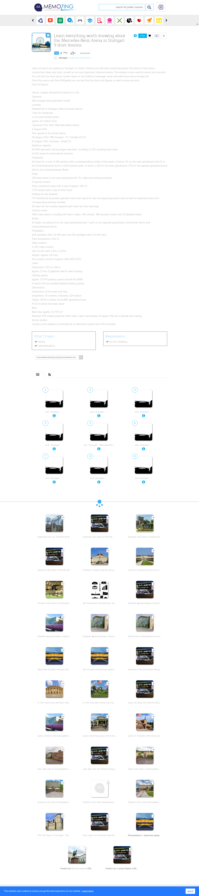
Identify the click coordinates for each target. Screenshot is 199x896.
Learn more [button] (88, 891)
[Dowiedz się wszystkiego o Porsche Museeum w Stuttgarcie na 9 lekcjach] (144, 590)
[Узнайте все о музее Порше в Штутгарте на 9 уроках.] (122, 855)
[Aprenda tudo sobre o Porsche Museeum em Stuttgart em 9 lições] (54, 557)
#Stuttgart (63, 57)
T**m (61, 52)
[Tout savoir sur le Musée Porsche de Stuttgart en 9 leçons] (99, 822)
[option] (40, 20)
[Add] (63, 517)
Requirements (115, 336)
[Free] (149, 35)
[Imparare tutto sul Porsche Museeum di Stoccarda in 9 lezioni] (144, 656)
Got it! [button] (190, 891)
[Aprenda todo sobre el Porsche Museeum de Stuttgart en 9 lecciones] (99, 524)
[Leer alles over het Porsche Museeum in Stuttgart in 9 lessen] (99, 756)
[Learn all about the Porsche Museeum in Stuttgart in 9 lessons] (144, 689)
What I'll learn (44, 336)
